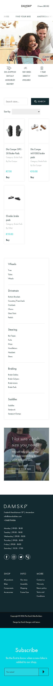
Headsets (11, 352)
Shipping (23, 588)
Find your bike (23, 16)
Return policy (42, 588)
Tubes (10, 274)
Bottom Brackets (14, 296)
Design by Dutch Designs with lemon (26, 622)
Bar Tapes (12, 335)
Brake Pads (12, 387)
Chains (10, 309)
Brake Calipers (13, 379)
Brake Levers (13, 383)
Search (41, 101)
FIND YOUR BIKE (23, 469)
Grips (10, 344)
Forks (10, 340)
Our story (23, 579)
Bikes (6, 16)
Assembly (24, 584)
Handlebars (12, 348)
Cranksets (11, 305)
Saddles (11, 405)
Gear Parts (12, 313)
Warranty (40, 584)
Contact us (41, 579)
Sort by (7, 111)
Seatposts (11, 409)
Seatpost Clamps (14, 413)
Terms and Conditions (41, 594)
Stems (10, 356)
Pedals (10, 317)
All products (8, 579)
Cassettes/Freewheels (16, 301)
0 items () (43, 6)
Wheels (11, 278)
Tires (10, 270)
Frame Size (24, 592)
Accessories (8, 592)
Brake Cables (13, 374)
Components (8, 588)
